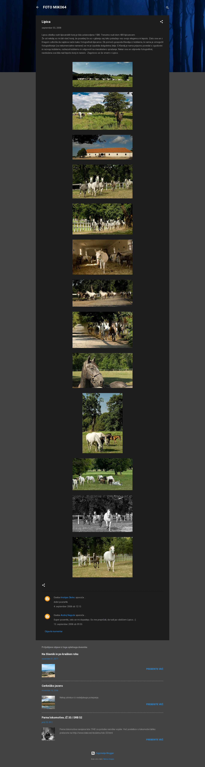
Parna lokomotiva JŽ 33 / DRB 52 (62, 717)
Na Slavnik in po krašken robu (60, 654)
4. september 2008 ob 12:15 (67, 606)
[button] (161, 22)
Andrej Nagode (68, 615)
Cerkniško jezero (52, 685)
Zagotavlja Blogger (104, 753)
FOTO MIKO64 (54, 7)
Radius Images (108, 759)
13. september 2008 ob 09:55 (68, 624)
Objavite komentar (54, 631)
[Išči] (167, 8)
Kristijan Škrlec (68, 597)
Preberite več (154, 669)
